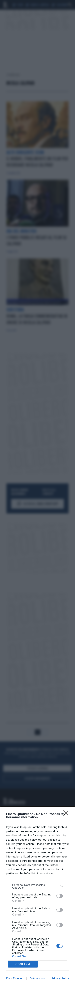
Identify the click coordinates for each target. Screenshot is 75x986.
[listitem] (37, 886)
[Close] (67, 814)
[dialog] (37, 896)
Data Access (37, 978)
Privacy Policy (60, 978)
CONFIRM (22, 964)
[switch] (59, 896)
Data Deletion (14, 978)
